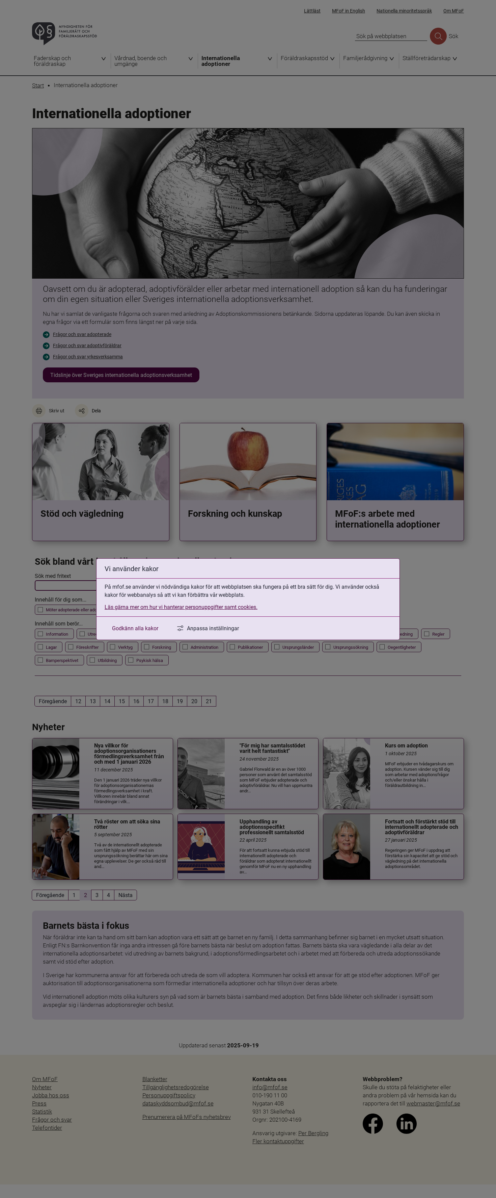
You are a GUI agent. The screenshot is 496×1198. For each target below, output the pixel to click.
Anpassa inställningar (213, 628)
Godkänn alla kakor (135, 628)
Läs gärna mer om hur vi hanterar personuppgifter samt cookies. (181, 606)
